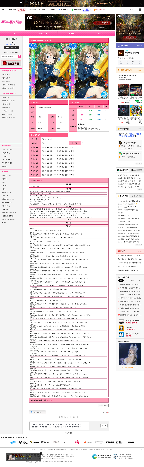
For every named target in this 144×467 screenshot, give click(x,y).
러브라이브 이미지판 (8, 84)
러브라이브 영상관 (8, 88)
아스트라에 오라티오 (8, 219)
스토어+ (139, 70)
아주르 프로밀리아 (8, 216)
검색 (19, 56)
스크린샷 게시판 (7, 111)
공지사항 (109, 449)
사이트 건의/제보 (7, 114)
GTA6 (4, 222)
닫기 (41, 453)
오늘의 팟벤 (6, 156)
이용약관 (50, 449)
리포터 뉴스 (6, 74)
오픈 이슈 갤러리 (7, 149)
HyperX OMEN (6, 202)
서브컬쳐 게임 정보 (8, 199)
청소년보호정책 (73, 449)
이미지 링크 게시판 (8, 117)
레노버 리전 (6, 206)
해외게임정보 (6, 192)
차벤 (3, 182)
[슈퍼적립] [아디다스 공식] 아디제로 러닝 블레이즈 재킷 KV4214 (130, 270)
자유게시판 (5, 97)
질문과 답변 (6, 107)
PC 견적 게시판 (7, 163)
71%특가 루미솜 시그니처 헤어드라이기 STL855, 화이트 (130, 263)
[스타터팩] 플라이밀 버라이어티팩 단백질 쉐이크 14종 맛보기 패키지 (130, 255)
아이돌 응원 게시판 (8, 100)
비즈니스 (42, 449)
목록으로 (103, 405)
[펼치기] (39, 180)
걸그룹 (4, 185)
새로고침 (138, 163)
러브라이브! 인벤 (11, 39)
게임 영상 (5, 195)
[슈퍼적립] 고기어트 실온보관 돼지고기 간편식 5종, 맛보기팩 (130, 259)
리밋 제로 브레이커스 (9, 212)
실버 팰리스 (6, 209)
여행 (3, 189)
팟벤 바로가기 (6, 175)
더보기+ (139, 45)
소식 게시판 (6, 81)
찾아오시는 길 (100, 449)
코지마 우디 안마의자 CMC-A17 (127, 266)
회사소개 (34, 449)
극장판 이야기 (6, 104)
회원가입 (6, 52)
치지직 (4, 179)
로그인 (131, 10)
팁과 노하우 (6, 78)
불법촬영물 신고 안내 (87, 449)
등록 (104, 426)
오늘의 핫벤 (6, 153)
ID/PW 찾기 (15, 52)
